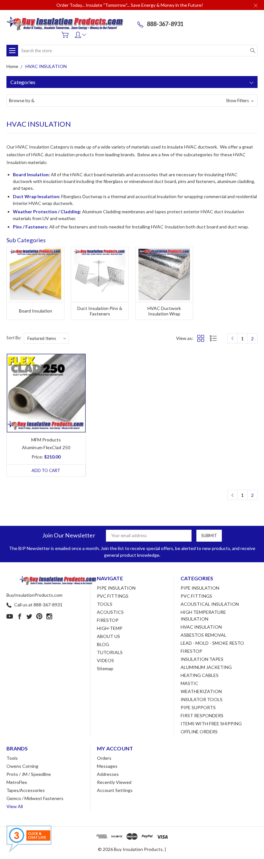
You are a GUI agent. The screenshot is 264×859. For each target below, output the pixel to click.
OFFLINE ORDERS (199, 731)
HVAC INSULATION (201, 627)
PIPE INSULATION (116, 588)
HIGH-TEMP (109, 628)
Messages (107, 766)
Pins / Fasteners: (30, 226)
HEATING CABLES (200, 675)
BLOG (103, 644)
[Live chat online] (29, 839)
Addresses (108, 774)
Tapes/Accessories (25, 790)
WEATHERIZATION (201, 691)
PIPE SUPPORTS (198, 707)
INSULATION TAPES (202, 659)
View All (14, 806)
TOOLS (104, 604)
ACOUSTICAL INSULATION (210, 604)
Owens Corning (22, 766)
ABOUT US (108, 636)
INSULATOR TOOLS (201, 699)
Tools (12, 758)
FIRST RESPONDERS (202, 715)
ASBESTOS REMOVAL (203, 635)
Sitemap (105, 668)
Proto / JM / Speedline (28, 774)
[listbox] (46, 338)
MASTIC (189, 683)
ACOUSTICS (110, 612)
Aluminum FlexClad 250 (46, 447)
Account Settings (115, 790)
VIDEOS (105, 660)
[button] (132, 100)
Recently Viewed (114, 782)
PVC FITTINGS (112, 596)
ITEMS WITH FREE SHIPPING (211, 723)
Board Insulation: (31, 174)
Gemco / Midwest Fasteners (34, 798)
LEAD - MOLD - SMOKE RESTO (212, 643)
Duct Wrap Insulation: (36, 196)
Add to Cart (46, 470)
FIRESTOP (107, 620)
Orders (104, 758)
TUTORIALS (110, 652)
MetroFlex (16, 782)
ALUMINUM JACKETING (206, 667)
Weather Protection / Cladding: (47, 211)
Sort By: (13, 337)
